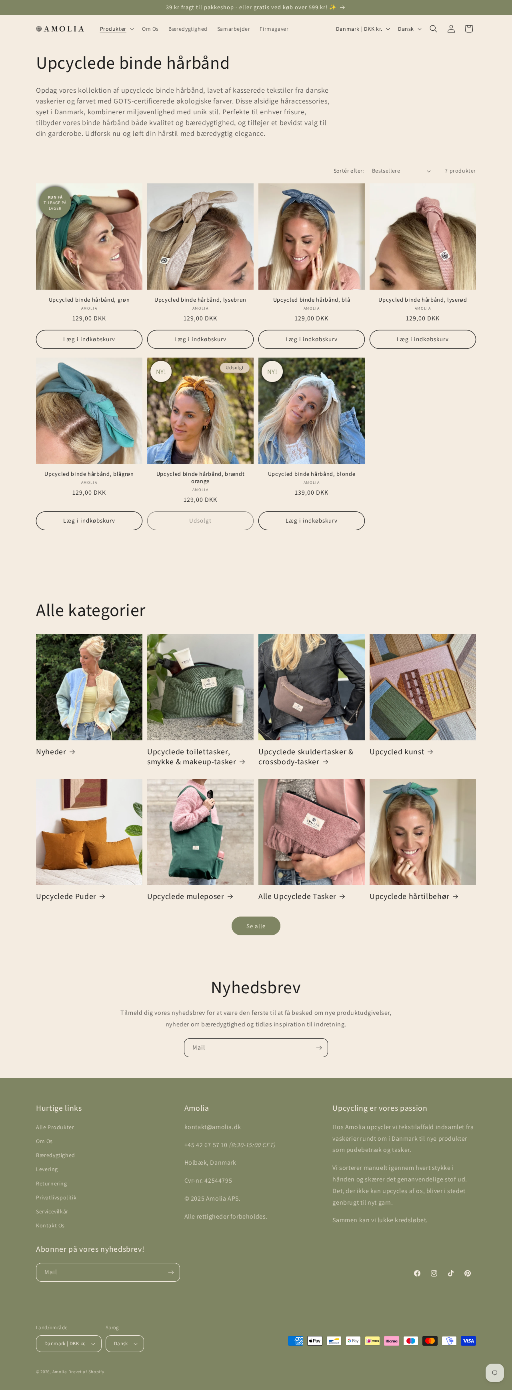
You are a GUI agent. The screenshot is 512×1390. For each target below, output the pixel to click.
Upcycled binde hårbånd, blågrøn (89, 474)
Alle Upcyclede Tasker (297, 897)
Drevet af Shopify (86, 1371)
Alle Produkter (55, 1127)
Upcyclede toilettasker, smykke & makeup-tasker (191, 757)
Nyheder (51, 752)
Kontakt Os (50, 1225)
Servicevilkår (52, 1211)
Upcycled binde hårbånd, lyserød (422, 300)
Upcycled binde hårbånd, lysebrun (200, 300)
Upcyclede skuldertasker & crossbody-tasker (306, 757)
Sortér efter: (349, 170)
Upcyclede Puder (66, 897)
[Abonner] (319, 1047)
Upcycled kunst (397, 752)
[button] (116, 28)
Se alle (256, 926)
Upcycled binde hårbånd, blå (311, 300)
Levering (47, 1169)
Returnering (51, 1183)
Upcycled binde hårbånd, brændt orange (200, 478)
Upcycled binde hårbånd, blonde (312, 474)
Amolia (59, 1371)
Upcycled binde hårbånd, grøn (89, 300)
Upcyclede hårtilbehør (410, 897)
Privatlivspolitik (56, 1197)
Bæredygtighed (55, 1155)
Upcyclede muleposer (185, 897)
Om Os (44, 1141)
